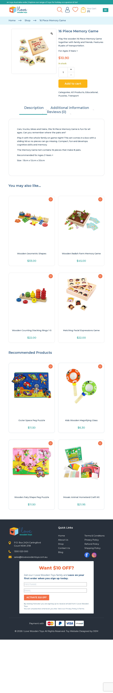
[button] (51, 199)
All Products (77, 92)
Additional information (70, 108)
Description (34, 108)
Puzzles (62, 95)
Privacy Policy (91, 539)
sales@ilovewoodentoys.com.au (30, 557)
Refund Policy (91, 544)
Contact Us (64, 548)
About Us (63, 539)
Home (12, 20)
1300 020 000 (21, 551)
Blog (60, 552)
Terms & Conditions (94, 535)
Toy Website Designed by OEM (82, 631)
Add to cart (73, 83)
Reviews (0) (56, 112)
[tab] (34, 108)
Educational (91, 92)
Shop (27, 20)
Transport (73, 95)
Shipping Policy (92, 548)
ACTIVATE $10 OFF (36, 597)
